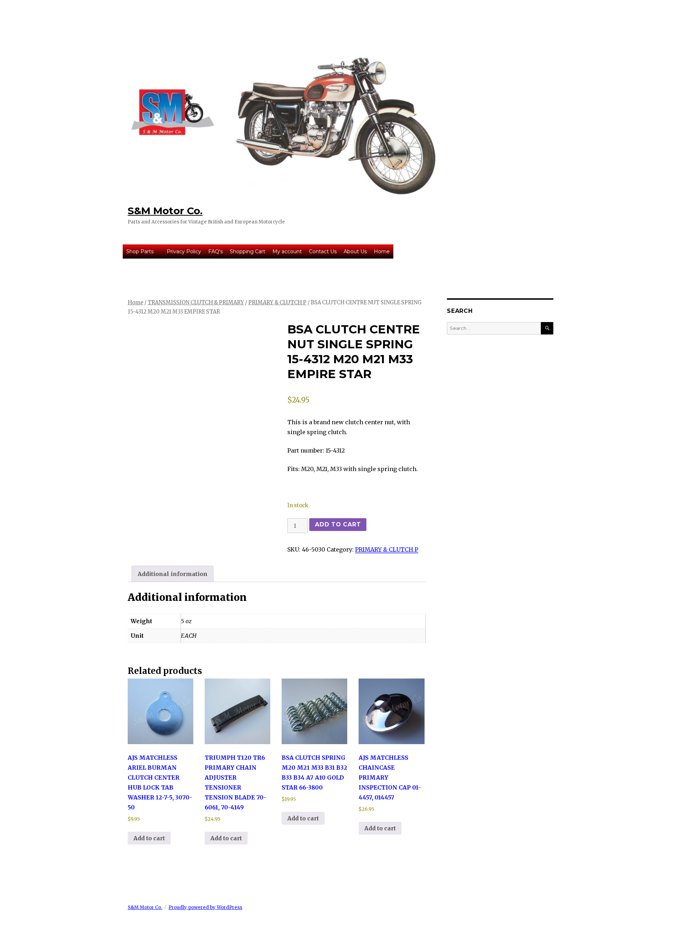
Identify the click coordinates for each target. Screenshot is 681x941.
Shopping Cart (247, 251)
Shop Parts (140, 251)
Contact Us (323, 251)
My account (287, 251)
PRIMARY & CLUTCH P (277, 302)
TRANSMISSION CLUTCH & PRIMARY (196, 302)
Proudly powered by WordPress (205, 907)
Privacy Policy (184, 251)
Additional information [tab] (172, 573)
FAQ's (215, 251)
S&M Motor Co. (165, 211)
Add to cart (338, 524)
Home (382, 251)
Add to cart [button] (149, 838)
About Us (355, 251)
